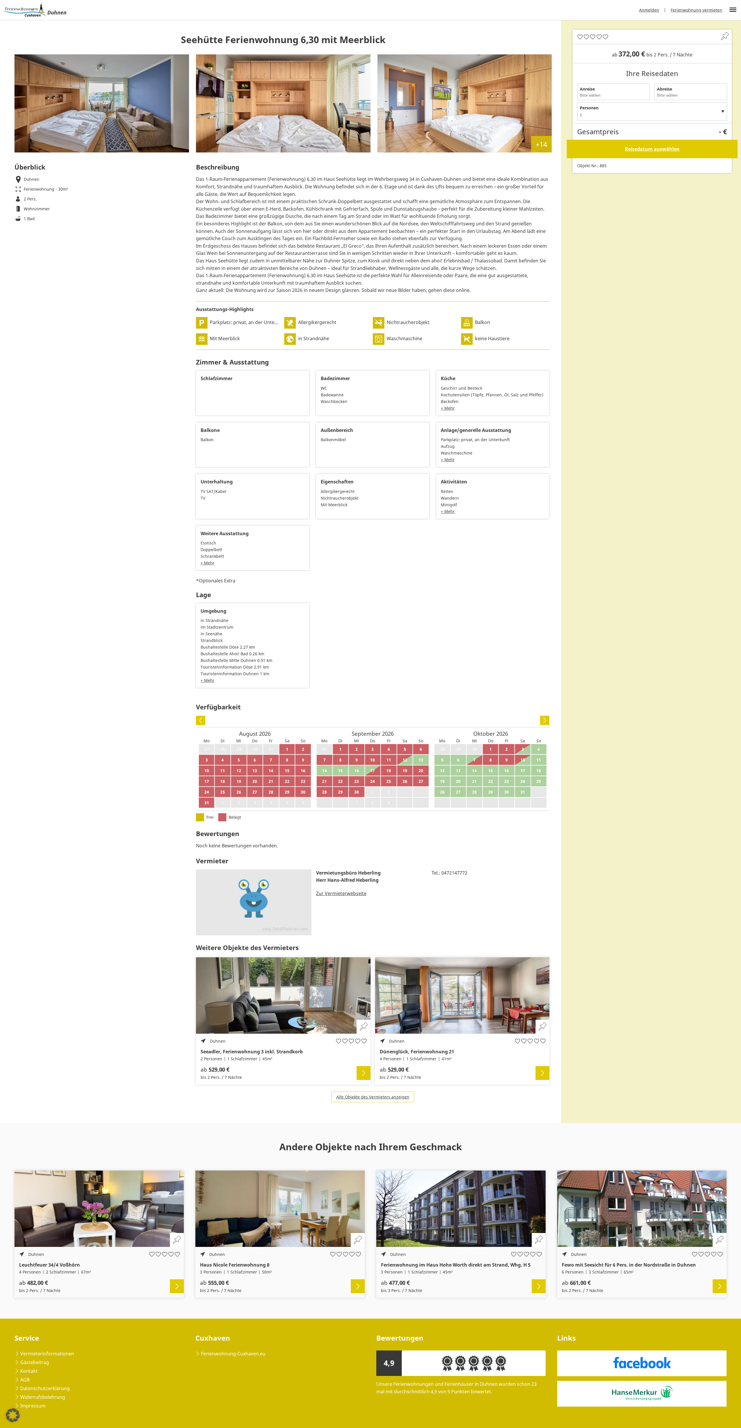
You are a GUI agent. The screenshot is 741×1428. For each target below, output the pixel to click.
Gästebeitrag (34, 1362)
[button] (12, 1415)
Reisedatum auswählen (652, 149)
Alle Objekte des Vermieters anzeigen (372, 1097)
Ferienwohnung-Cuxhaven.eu (233, 1353)
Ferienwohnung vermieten (696, 10)
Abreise (664, 89)
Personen (589, 108)
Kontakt (29, 1371)
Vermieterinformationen (47, 1353)
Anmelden (649, 10)
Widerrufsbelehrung (42, 1397)
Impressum (32, 1406)
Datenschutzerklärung (45, 1388)
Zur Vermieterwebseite (341, 893)
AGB (25, 1380)
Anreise (587, 89)
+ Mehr (448, 408)
